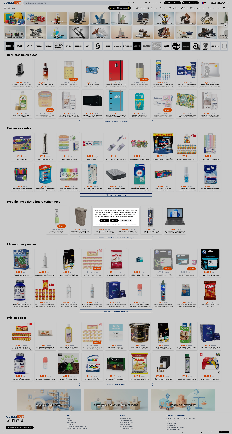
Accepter (104, 220)
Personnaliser (126, 220)
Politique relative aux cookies (102, 224)
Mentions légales (116, 224)
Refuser (114, 220)
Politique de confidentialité (130, 224)
